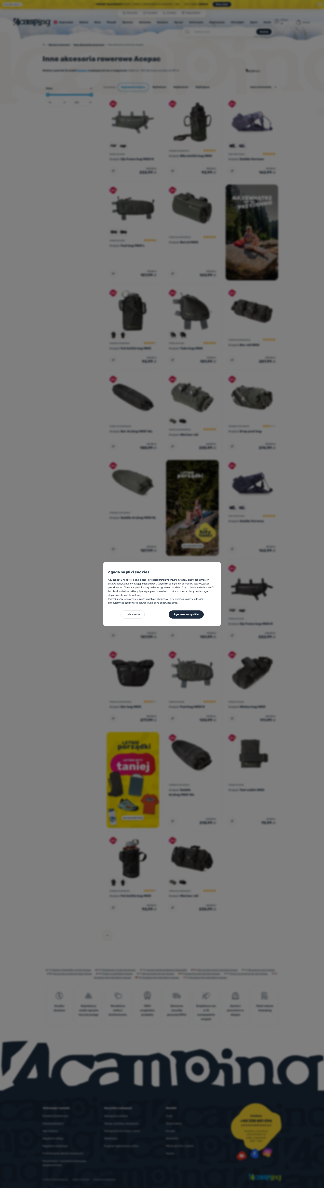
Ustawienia (133, 614)
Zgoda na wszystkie (186, 614)
